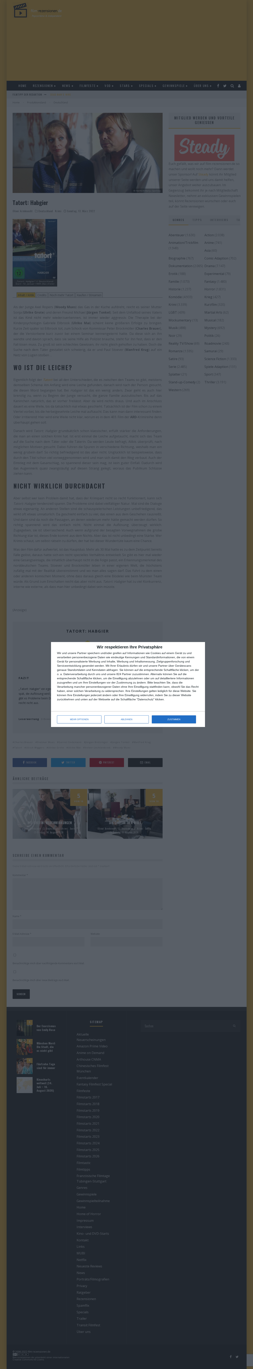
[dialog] (128, 684)
